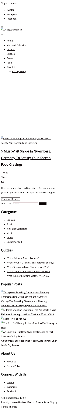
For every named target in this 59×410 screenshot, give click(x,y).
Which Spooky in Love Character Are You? (28, 267)
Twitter (10, 9)
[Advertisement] (29, 105)
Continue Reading (10, 199)
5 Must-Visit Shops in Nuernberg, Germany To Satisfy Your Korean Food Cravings (26, 158)
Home (10, 40)
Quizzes (11, 53)
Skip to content (9, 3)
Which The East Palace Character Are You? (28, 271)
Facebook (11, 18)
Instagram (12, 14)
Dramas (11, 49)
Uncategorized (14, 241)
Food (9, 62)
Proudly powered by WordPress (17, 402)
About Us (11, 67)
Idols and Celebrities (17, 45)
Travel (10, 58)
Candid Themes (9, 406)
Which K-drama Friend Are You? (23, 258)
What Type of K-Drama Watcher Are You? (28, 275)
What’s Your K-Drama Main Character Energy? (30, 262)
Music (10, 233)
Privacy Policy (19, 71)
